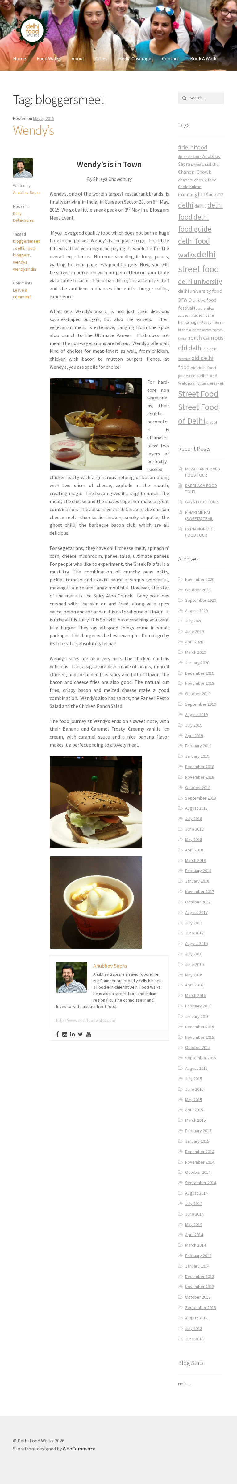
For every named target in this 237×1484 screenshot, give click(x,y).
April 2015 (194, 1110)
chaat (206, 164)
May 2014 (193, 1224)
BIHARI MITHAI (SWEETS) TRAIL (199, 515)
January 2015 (197, 1141)
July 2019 (193, 725)
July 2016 (193, 954)
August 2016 (196, 943)
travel (211, 422)
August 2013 (196, 1318)
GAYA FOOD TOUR (201, 502)
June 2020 (194, 631)
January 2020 (197, 662)
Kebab (206, 322)
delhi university (200, 281)
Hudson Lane (202, 315)
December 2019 (199, 673)
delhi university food (200, 291)
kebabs (218, 323)
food (201, 300)
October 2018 (197, 787)
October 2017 (197, 902)
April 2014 (194, 1234)
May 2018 (193, 839)
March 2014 (195, 1245)
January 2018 (197, 881)
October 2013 (197, 1297)
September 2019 (200, 704)
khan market (187, 330)
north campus (205, 337)
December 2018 (199, 766)
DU (192, 299)
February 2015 (198, 1130)
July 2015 (193, 1078)
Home (19, 58)
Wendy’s (33, 130)
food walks (204, 308)
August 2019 (196, 714)
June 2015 (194, 1089)
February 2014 (198, 1255)
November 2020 (199, 579)
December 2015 (199, 1027)
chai (215, 164)
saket (218, 383)
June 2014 (194, 1214)
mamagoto (204, 330)
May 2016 (193, 975)
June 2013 (194, 1339)
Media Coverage (134, 58)
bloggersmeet (26, 241)
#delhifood (192, 147)
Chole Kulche (190, 186)
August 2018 (196, 808)
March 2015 (195, 1120)
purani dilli (205, 384)
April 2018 (194, 850)
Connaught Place (197, 194)
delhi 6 (200, 206)
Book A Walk (203, 58)
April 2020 (194, 642)
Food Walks (49, 58)
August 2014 (196, 1193)
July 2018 (193, 818)
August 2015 (196, 1068)
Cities (101, 58)
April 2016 (194, 985)
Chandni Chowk (194, 172)
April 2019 (194, 735)
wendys (20, 262)
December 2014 (199, 1151)
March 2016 (195, 995)
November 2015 (199, 1037)
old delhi (190, 348)
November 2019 (199, 683)
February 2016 (198, 1006)
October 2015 (197, 1047)
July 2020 (193, 621)
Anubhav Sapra (26, 192)
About (78, 58)
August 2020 (196, 610)
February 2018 (198, 870)
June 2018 (194, 829)
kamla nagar (189, 322)
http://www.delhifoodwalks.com (85, 1020)
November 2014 (199, 1162)
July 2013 (193, 1328)
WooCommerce (79, 1449)
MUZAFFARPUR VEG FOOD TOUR (202, 472)
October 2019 (197, 693)
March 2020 (195, 652)
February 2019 (198, 745)
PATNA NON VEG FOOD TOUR (199, 532)
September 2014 (200, 1182)
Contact (170, 58)
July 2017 (193, 923)
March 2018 (195, 860)
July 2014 (193, 1203)
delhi (19, 248)
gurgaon (184, 315)
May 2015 (193, 1099)
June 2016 (194, 964)
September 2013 (200, 1307)
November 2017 (199, 891)
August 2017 (196, 912)
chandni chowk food (197, 180)
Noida (182, 339)
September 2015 (200, 1058)
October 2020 (197, 590)
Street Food (198, 393)
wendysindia (24, 269)
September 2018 (200, 798)
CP (220, 195)
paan (192, 383)
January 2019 (197, 756)
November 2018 (199, 777)
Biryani (196, 165)
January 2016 (197, 1016)
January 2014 (197, 1266)
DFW (182, 300)
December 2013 (199, 1276)
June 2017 (194, 933)
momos (217, 330)
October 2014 (197, 1172)
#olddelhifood (190, 156)
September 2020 (200, 600)
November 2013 (199, 1286)
